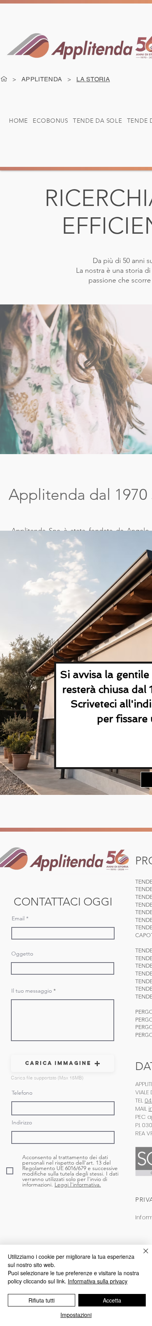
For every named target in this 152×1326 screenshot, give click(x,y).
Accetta (112, 1300)
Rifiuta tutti (41, 1300)
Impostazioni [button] (76, 1315)
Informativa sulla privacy (97, 1281)
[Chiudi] (141, 1255)
